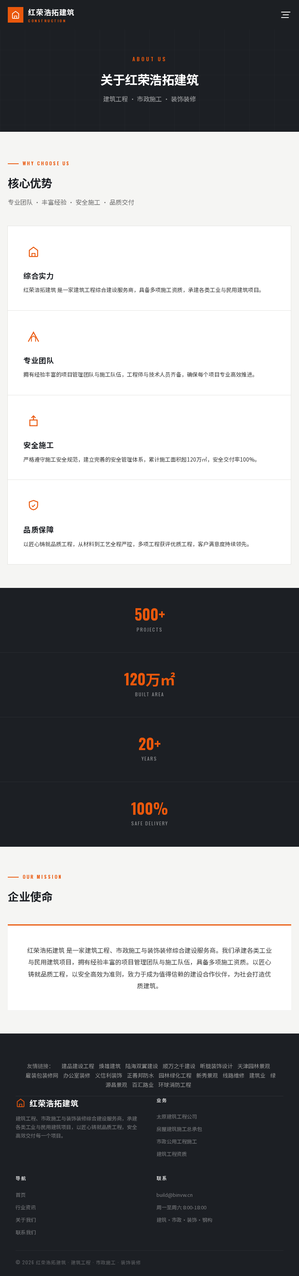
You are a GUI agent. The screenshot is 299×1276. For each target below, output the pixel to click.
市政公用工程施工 (177, 1141)
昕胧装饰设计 (216, 1066)
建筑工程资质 (172, 1153)
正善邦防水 (140, 1075)
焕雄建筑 (110, 1066)
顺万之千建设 (179, 1066)
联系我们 (26, 1232)
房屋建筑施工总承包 (179, 1129)
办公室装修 (76, 1075)
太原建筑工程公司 (177, 1116)
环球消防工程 (174, 1084)
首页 (21, 1194)
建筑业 (257, 1075)
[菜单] (285, 14)
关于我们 (26, 1219)
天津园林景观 (253, 1066)
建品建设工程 (78, 1066)
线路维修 (233, 1075)
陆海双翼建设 (141, 1066)
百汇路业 (143, 1084)
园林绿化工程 (175, 1075)
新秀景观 (207, 1075)
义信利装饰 (108, 1075)
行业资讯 (26, 1207)
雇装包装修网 (42, 1075)
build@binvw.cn (175, 1194)
